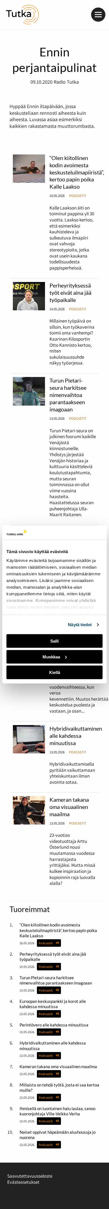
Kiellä (54, 672)
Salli (54, 641)
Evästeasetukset (23, 1182)
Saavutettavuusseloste (29, 1176)
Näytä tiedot (80, 624)
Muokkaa (51, 657)
